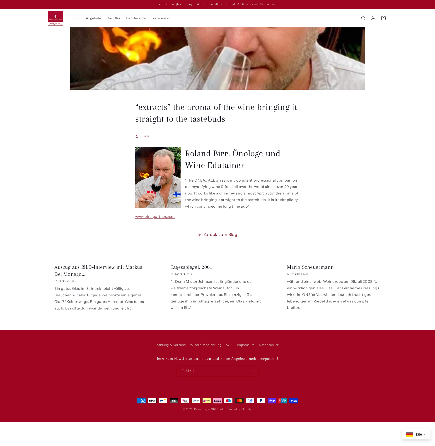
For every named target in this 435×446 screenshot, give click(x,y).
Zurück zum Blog (220, 234)
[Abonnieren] (253, 371)
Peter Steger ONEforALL (209, 409)
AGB (229, 345)
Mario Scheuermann (310, 267)
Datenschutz (269, 345)
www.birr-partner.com (155, 216)
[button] (363, 18)
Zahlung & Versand (171, 345)
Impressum (246, 345)
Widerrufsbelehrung (206, 345)
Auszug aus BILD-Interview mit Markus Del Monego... (98, 270)
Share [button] (145, 136)
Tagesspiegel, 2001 (191, 267)
